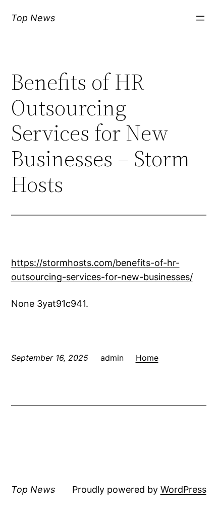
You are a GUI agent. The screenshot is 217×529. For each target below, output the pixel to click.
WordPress (183, 489)
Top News (33, 18)
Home (147, 358)
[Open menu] (200, 18)
